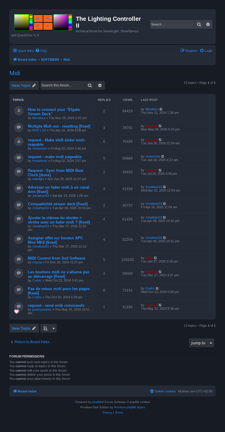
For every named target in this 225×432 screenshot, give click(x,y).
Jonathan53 (40, 195)
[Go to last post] (161, 109)
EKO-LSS (39, 130)
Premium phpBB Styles (129, 407)
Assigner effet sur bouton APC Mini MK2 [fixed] (55, 240)
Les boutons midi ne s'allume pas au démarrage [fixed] (58, 274)
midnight (38, 179)
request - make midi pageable (54, 157)
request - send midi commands (56, 305)
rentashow (39, 148)
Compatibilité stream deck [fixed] (58, 204)
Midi (14, 73)
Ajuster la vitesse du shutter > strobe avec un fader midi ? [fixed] (59, 220)
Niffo (149, 258)
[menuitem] (41, 50)
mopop (37, 262)
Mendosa (38, 118)
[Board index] (43, 21)
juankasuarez (42, 309)
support (151, 126)
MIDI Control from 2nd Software (56, 258)
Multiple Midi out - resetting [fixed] (59, 126)
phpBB (97, 402)
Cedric (37, 280)
